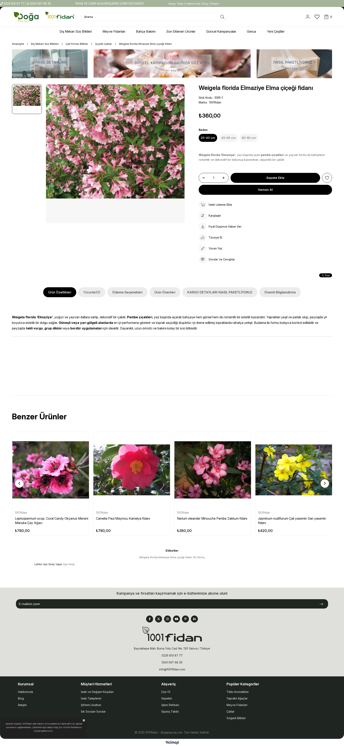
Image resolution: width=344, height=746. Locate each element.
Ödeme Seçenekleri (127, 292)
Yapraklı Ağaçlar (237, 698)
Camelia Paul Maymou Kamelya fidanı (123, 518)
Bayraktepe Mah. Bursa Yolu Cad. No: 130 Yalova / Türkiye (172, 648)
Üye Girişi (69, 564)
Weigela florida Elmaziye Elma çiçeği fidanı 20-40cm (171, 557)
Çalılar (231, 711)
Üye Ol (165, 691)
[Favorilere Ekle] (327, 178)
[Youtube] (176, 618)
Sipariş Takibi (170, 711)
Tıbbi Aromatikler (238, 691)
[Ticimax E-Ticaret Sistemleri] (172, 743)
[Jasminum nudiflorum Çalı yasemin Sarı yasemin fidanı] (293, 470)
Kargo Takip (175, 3)
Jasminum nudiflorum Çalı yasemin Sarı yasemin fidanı (292, 520)
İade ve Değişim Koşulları (97, 691)
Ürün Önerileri (164, 292)
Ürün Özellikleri (59, 292)
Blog (205, 3)
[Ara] (222, 17)
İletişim (215, 3)
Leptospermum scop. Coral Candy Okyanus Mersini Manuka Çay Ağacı (51, 520)
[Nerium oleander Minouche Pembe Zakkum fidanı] (212, 470)
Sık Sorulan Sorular (93, 711)
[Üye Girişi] (308, 17)
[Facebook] (149, 618)
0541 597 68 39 (40, 3)
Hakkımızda (193, 3)
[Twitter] (158, 618)
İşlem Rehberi (170, 705)
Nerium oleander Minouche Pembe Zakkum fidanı (212, 518)
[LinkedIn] (194, 618)
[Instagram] (167, 618)
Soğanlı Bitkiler (236, 718)
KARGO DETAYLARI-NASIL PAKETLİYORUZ (219, 292)
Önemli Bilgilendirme (280, 292)
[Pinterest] (185, 618)
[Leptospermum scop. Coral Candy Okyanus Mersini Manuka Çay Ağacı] (50, 470)
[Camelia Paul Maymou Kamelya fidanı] (131, 470)
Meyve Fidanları (237, 705)
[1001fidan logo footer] (172, 634)
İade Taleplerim (91, 698)
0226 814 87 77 (14, 3)
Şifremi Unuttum (91, 705)
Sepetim (166, 698)
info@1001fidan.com (172, 669)
